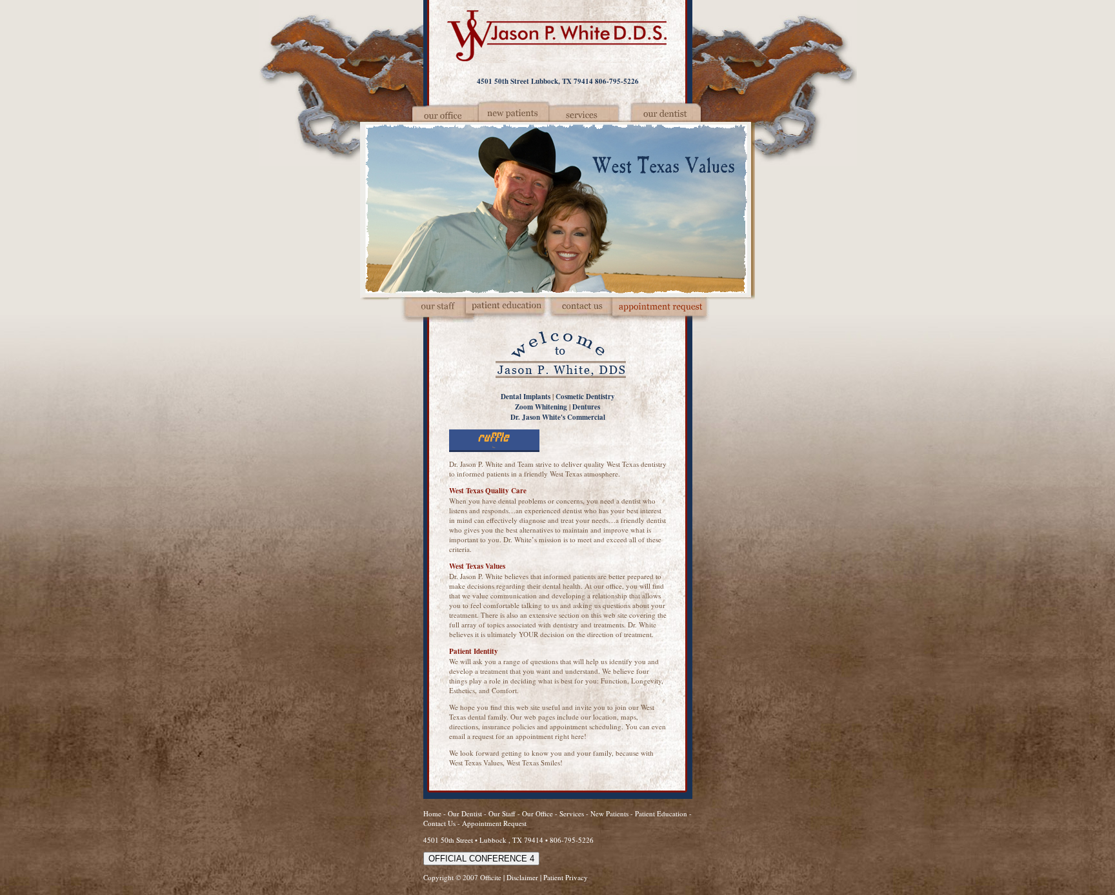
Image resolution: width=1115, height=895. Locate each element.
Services (571, 813)
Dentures (586, 407)
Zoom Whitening (541, 407)
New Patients (609, 813)
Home (432, 813)
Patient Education (661, 813)
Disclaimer (522, 877)
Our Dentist (466, 813)
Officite (490, 877)
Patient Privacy (565, 877)
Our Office (537, 813)
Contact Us (439, 823)
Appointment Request (494, 823)
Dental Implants (525, 396)
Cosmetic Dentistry (585, 396)
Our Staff (502, 813)
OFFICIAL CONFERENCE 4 (481, 858)
